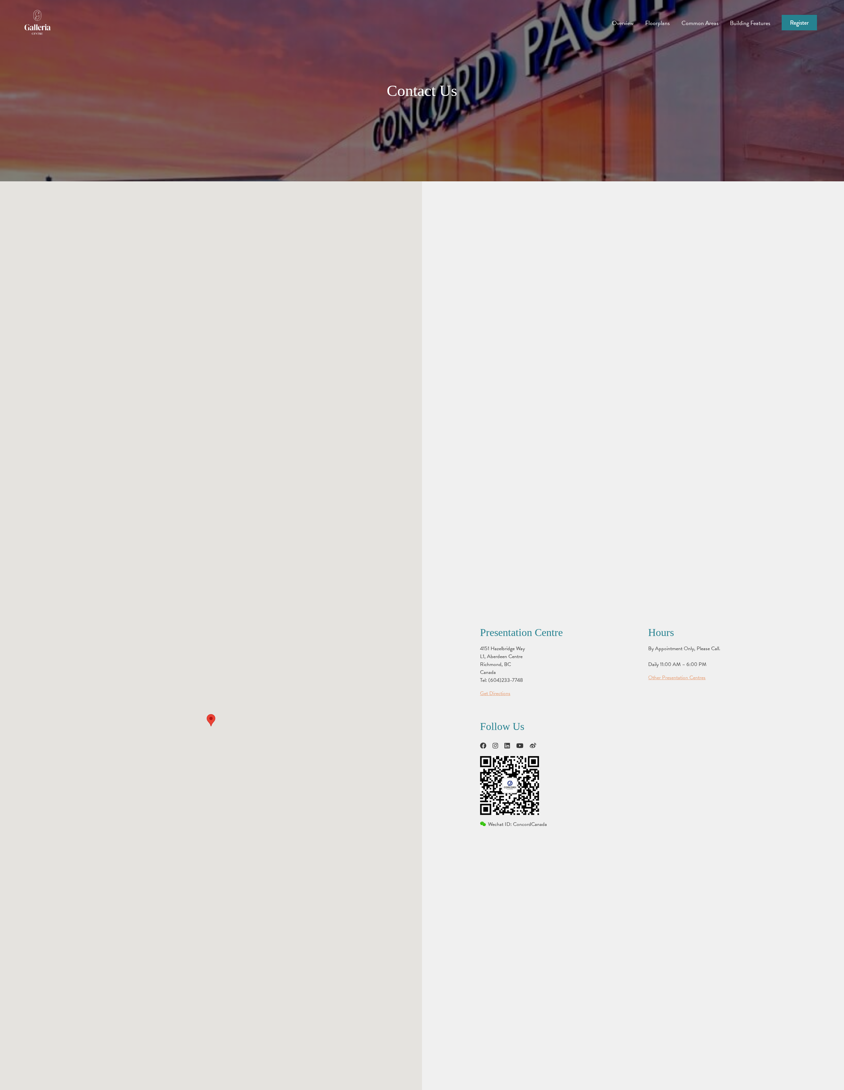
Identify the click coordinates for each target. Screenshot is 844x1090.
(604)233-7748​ (505, 680)
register (799, 22)
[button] (211, 720)
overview (623, 22)
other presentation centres (677, 677)
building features (750, 22)
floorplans (657, 22)
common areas (699, 22)
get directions (495, 693)
